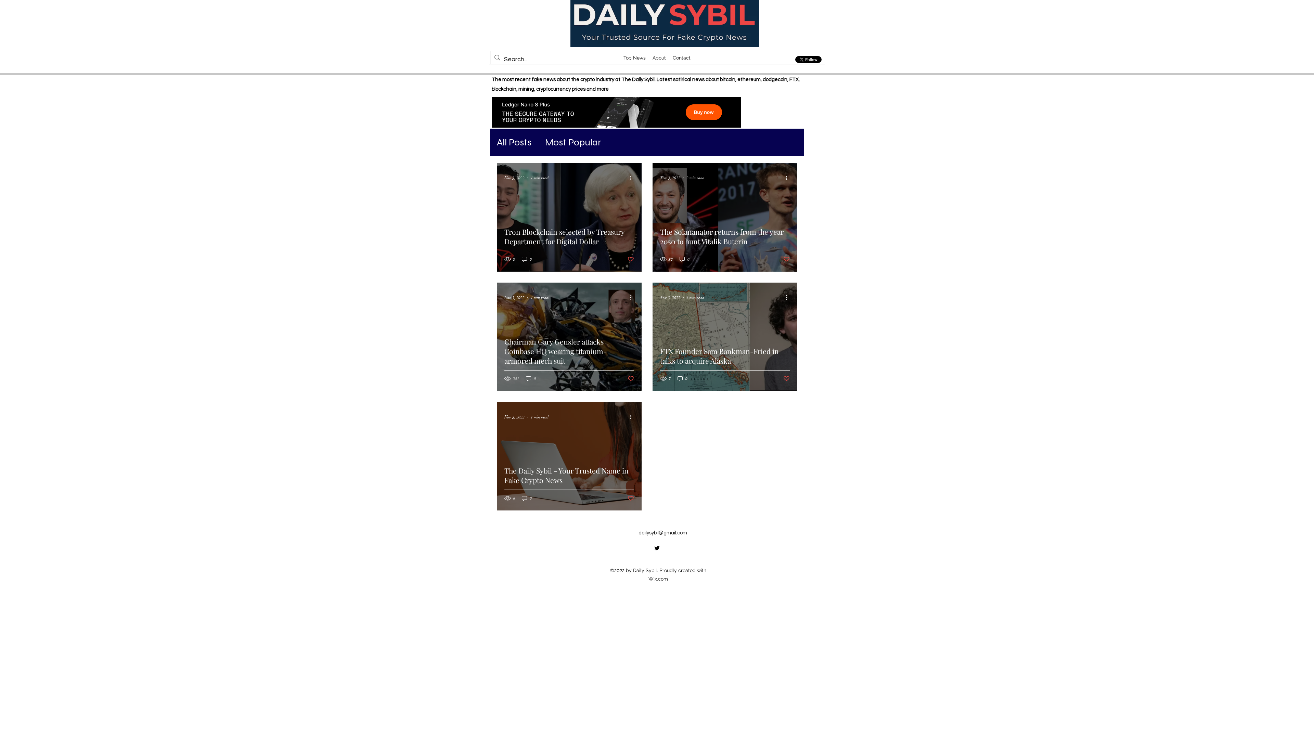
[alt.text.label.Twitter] (657, 548)
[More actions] (633, 178)
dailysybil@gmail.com (663, 532)
